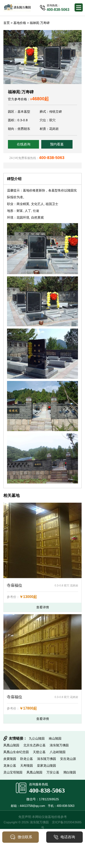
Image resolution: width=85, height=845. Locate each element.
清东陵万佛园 (59, 745)
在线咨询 (23, 144)
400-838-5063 (47, 790)
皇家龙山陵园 (46, 765)
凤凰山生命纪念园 (16, 752)
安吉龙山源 (68, 759)
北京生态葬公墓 (34, 745)
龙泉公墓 (9, 765)
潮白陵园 (69, 772)
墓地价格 (19, 23)
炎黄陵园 (9, 759)
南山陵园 (55, 738)
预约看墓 (57, 144)
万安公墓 (52, 772)
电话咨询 (68, 837)
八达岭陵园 (58, 752)
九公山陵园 (37, 738)
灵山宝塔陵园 (12, 772)
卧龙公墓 (26, 759)
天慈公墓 (39, 752)
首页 (6, 23)
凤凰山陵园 (11, 745)
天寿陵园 (26, 765)
